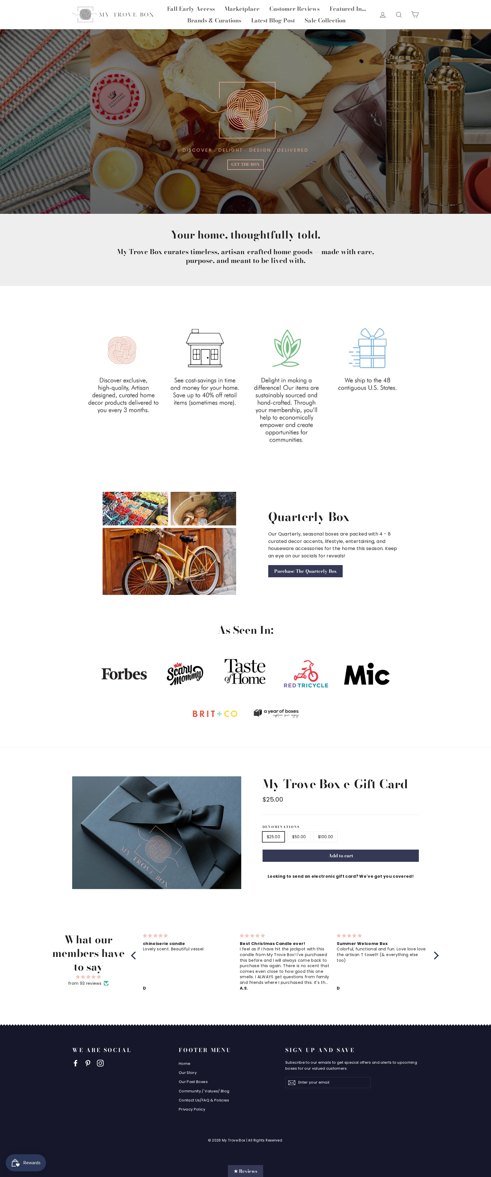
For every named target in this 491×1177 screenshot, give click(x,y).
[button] (135, 955)
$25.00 (273, 837)
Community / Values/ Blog (204, 1091)
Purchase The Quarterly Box (305, 571)
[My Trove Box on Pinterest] (87, 1063)
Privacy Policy (192, 1109)
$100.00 (325, 837)
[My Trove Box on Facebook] (75, 1063)
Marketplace (242, 8)
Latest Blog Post (273, 20)
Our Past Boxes (193, 1081)
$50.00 (299, 837)
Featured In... (348, 8)
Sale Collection (325, 20)
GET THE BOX (245, 164)
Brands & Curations (214, 20)
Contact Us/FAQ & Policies (204, 1100)
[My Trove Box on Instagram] (100, 1063)
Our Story (188, 1072)
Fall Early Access (191, 8)
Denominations (281, 827)
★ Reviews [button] (245, 1171)
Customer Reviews (294, 8)
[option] (245, 121)
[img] (88, 977)
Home (184, 1063)
